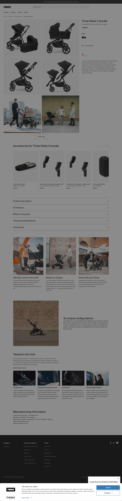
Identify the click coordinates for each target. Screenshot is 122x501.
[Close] (118, 478)
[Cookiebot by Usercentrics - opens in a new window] (10, 498)
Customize (107, 493)
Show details (25, 497)
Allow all (108, 487)
